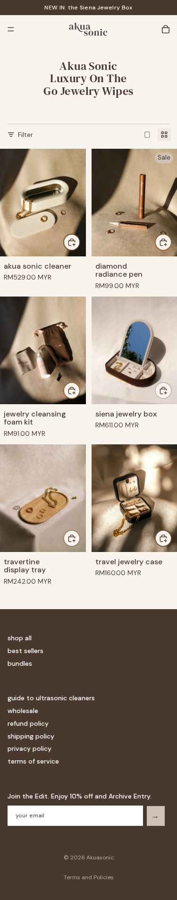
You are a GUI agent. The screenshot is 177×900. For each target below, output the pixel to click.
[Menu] (11, 29)
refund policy (28, 723)
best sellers (25, 651)
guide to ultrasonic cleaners (51, 698)
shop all (20, 638)
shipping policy (31, 736)
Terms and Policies (89, 877)
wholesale (23, 710)
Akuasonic (100, 857)
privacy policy (29, 749)
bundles (20, 663)
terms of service (33, 761)
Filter (25, 134)
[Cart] (165, 29)
